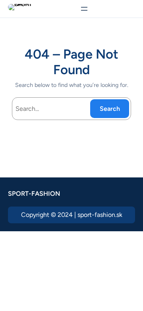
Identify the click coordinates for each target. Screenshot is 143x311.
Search (110, 108)
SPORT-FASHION (34, 193)
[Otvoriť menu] (84, 9)
